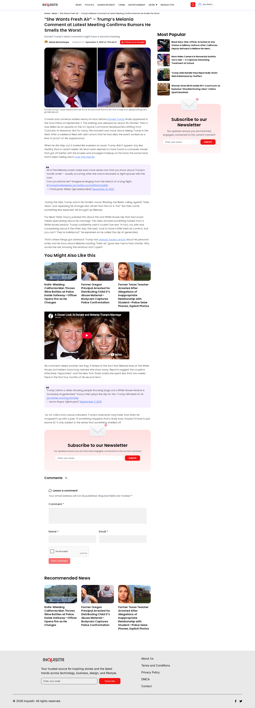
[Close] (158, 144)
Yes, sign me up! (127, 170)
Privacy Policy (133, 181)
